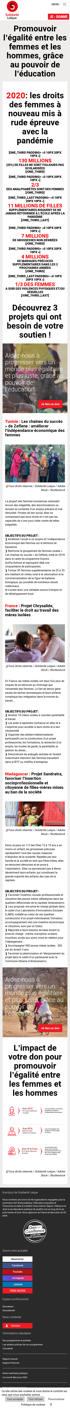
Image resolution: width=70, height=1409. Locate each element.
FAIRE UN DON (17, 1290)
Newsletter (17, 1259)
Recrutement (9, 1310)
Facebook (17, 1265)
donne (58, 16)
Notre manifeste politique (15, 1373)
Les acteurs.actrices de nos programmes (23, 1344)
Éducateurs (8, 1306)
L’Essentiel (8, 1348)
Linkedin (18, 1284)
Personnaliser (56, 1399)
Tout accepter (15, 1399)
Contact (15, 1325)
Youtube (17, 1271)
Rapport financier (11, 1363)
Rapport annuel (10, 1359)
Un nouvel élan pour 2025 (15, 1377)
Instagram (17, 1278)
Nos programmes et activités (17, 1340)
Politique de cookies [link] (33, 1404)
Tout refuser (35, 1399)
